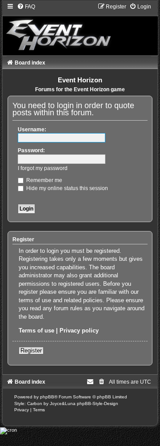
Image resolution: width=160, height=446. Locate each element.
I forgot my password (43, 168)
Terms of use (36, 330)
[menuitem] (26, 7)
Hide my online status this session (66, 188)
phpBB (47, 396)
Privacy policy (79, 330)
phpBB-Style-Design (97, 403)
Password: (31, 150)
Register (31, 350)
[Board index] (80, 29)
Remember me (43, 180)
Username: (32, 129)
